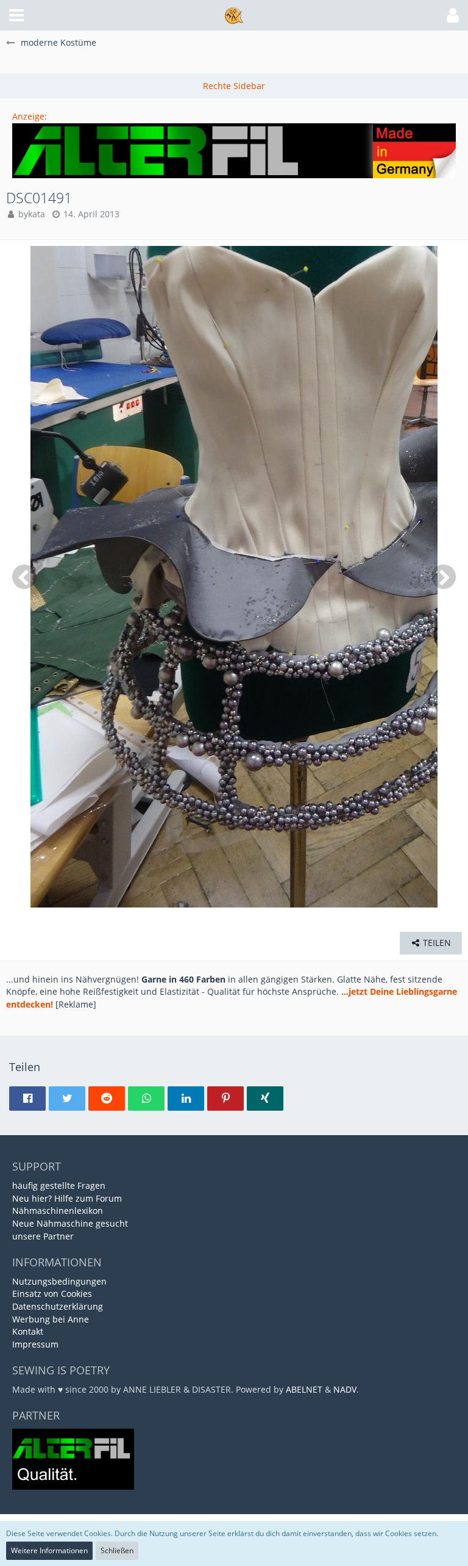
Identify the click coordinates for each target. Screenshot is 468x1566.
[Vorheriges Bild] (24, 577)
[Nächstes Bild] (443, 577)
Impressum (35, 1344)
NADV (344, 1389)
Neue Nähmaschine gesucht (70, 1223)
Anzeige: (29, 116)
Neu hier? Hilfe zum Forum (67, 1198)
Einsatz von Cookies (52, 1293)
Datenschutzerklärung (57, 1306)
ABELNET (304, 1389)
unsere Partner (43, 1236)
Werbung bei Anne (50, 1319)
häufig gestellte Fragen (58, 1185)
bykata (31, 214)
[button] (16, 15)
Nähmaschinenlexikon (57, 1210)
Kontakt (27, 1331)
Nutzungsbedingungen (59, 1281)
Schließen (117, 1550)
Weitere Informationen (49, 1550)
